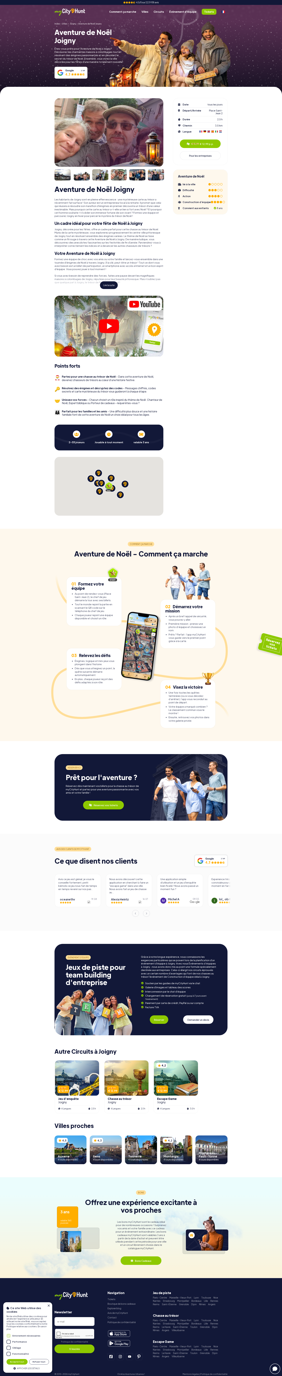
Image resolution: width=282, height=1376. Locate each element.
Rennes (214, 1300)
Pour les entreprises (200, 155)
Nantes (156, 1300)
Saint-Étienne (169, 1304)
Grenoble (184, 1304)
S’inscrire (74, 1348)
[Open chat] (275, 1369)
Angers (211, 1304)
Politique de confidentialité (74, 1342)
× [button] (48, 1306)
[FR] (223, 12)
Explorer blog (114, 1308)
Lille (206, 1300)
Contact (112, 1317)
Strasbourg (169, 1300)
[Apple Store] (119, 1333)
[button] (28, 1368)
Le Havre (166, 1327)
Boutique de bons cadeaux (122, 1303)
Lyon (196, 1297)
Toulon (193, 1327)
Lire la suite (109, 285)
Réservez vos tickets (106, 805)
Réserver (159, 1019)
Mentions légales (191, 1374)
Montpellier (183, 1300)
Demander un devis (198, 1019)
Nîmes (202, 1304)
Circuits (159, 11)
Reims (156, 1304)
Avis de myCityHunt (118, 1313)
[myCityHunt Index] (73, 12)
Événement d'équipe (182, 11)
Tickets (111, 1299)
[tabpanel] (76, 437)
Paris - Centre (160, 1297)
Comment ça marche (122, 11)
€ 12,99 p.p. (202, 143)
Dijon (194, 1304)
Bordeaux (196, 1300)
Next (146, 913)
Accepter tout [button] (17, 1362)
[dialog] (27, 1337)
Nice (215, 1297)
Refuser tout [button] (39, 1362)
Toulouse (206, 1297)
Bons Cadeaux (143, 1260)
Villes (144, 11)
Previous (135, 913)
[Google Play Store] (119, 1343)
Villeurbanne (178, 1330)
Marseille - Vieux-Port (180, 1297)
